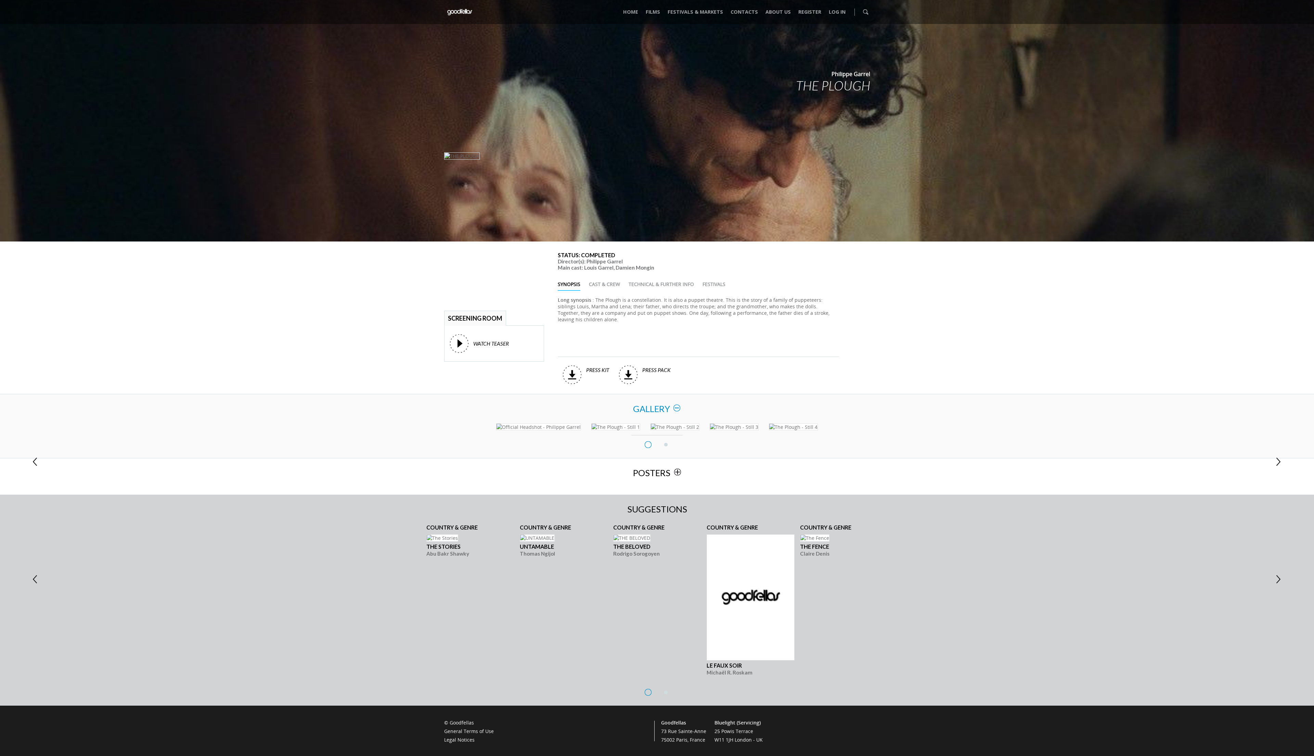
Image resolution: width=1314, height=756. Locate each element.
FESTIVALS (714, 284)
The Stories (443, 546)
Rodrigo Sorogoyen (636, 553)
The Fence (814, 546)
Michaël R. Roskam (729, 672)
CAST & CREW (604, 284)
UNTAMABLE (537, 546)
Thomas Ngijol (537, 553)
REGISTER (809, 12)
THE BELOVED (631, 546)
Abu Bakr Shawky (447, 553)
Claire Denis (814, 553)
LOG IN (837, 12)
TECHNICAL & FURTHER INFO (661, 284)
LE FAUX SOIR (724, 665)
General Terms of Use (469, 731)
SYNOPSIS (569, 284)
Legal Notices (459, 739)
